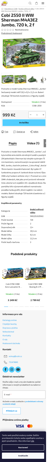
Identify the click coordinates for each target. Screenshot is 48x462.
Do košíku (24, 122)
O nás (5, 339)
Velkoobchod (8, 331)
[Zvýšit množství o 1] (43, 115)
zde (32, 441)
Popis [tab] (13, 143)
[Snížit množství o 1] (31, 115)
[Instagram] (12, 369)
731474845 (13, 362)
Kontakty (7, 335)
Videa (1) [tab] (33, 143)
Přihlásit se (11, 411)
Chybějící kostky (10, 324)
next (45, 273)
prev (3, 273)
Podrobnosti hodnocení (11, 33)
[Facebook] (5, 369)
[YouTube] (18, 369)
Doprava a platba (10, 328)
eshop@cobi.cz (15, 356)
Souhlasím (23, 455)
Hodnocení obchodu (11, 343)
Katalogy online (10, 320)
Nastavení (23, 447)
